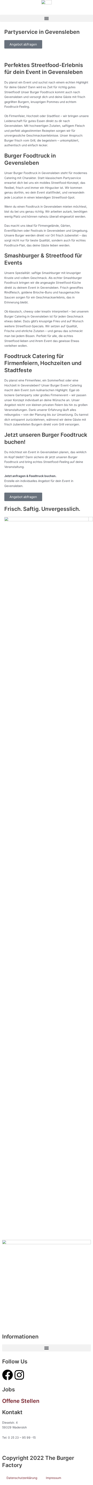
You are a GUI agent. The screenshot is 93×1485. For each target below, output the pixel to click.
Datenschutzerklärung (21, 1478)
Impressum (53, 1478)
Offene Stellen (20, 1401)
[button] (46, 18)
